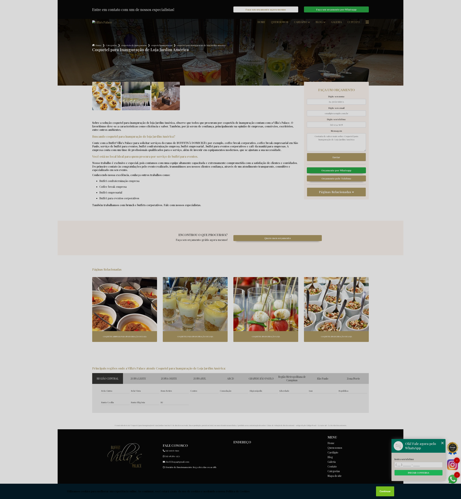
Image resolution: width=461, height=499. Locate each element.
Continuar (385, 491)
